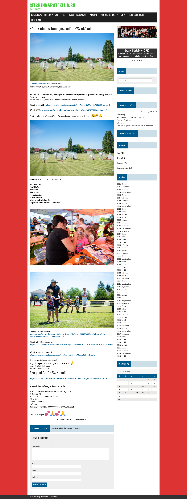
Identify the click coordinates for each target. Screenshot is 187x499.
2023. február (122, 248)
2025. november (123, 186)
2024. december (123, 200)
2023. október (122, 225)
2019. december (123, 323)
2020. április (121, 311)
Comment (36, 446)
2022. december (123, 253)
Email (34, 470)
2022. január (122, 275)
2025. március (122, 198)
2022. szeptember (124, 259)
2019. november (123, 325)
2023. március (122, 245)
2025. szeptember (124, 192)
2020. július (121, 306)
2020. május (121, 309)
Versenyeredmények (123, 168)
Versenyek (93, 15)
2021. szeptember (124, 284)
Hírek (63, 15)
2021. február (122, 295)
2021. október (122, 281)
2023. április (121, 242)
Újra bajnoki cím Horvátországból (130, 117)
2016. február (122, 345)
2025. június (121, 195)
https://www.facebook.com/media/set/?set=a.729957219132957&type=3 (78, 105)
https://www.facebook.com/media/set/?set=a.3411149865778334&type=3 (62, 355)
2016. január (122, 348)
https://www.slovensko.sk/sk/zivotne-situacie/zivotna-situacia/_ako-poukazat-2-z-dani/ (69, 378)
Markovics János (44, 84)
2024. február (122, 214)
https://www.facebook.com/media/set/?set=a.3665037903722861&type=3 (74, 110)
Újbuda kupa (121, 123)
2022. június (121, 264)
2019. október (122, 328)
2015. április (121, 356)
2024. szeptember (124, 206)
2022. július (121, 261)
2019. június (121, 336)
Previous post (65, 419)
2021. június (121, 292)
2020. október (122, 298)
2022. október (122, 256)
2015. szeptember (124, 353)
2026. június (121, 184)
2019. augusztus (123, 334)
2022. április (121, 270)
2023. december (123, 220)
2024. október (122, 203)
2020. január (122, 320)
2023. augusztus (123, 231)
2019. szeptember (124, 331)
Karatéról (120, 158)
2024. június (121, 209)
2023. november (123, 223)
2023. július (121, 234)
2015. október (122, 350)
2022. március (122, 273)
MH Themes (55, 497)
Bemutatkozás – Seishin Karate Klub (44, 15)
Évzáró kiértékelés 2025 (126, 120)
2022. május (121, 267)
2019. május (121, 339)
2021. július (121, 289)
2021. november (123, 278)
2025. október (122, 189)
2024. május (121, 212)
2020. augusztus (123, 303)
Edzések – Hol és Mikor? (77, 15)
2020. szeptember (124, 300)
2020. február (122, 317)
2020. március (122, 314)
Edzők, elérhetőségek (136, 15)
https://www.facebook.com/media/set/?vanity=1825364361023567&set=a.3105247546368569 (71, 344)
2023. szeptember (124, 228)
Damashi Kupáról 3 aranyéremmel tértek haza (135, 125)
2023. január (122, 250)
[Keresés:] (135, 80)
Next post (80, 419)
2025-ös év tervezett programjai (113, 15)
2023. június (121, 237)
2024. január (122, 217)
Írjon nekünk (36, 20)
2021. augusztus (123, 287)
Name (34, 463)
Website (35, 477)
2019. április (121, 342)
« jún (119, 399)
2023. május (121, 239)
